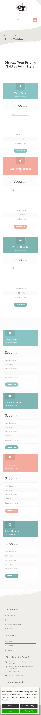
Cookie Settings (28, 706)
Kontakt (9, 650)
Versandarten (11, 615)
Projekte (9, 641)
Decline (10, 706)
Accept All (29, 711)
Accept (10, 711)
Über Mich (10, 646)
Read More (6, 700)
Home (6, 36)
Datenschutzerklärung (14, 624)
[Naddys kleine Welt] (20, 8)
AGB (8, 620)
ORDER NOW (20, 151)
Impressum (10, 628)
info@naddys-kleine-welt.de (17, 675)
